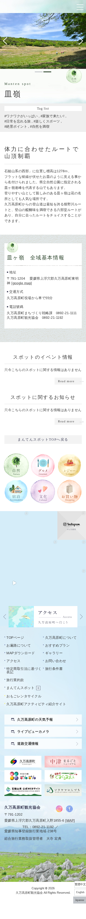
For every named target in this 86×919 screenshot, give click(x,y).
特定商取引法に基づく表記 (23, 670)
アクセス (13, 661)
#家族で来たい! (53, 116)
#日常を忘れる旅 (17, 121)
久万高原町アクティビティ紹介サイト (36, 704)
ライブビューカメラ (33, 731)
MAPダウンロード (20, 653)
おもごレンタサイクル (23, 696)
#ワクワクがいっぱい (21, 116)
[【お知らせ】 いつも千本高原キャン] (43, 583)
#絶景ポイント (15, 126)
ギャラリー (54, 653)
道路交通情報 (28, 744)
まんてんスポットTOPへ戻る (43, 439)
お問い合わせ (55, 661)
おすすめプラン (57, 645)
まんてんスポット (20, 688)
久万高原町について (61, 638)
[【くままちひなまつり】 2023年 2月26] (14, 583)
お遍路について (18, 645)
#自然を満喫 (39, 126)
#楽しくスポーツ (47, 121)
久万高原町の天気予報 (35, 719)
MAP (70, 820)
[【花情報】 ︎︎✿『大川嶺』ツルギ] (43, 525)
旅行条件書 (54, 669)
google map (22, 283)
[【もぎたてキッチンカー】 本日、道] (43, 554)
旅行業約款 (15, 680)
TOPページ (15, 638)
